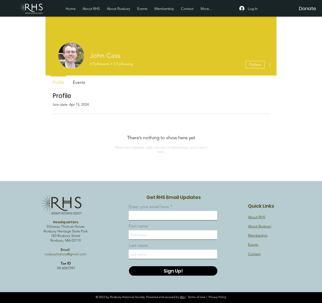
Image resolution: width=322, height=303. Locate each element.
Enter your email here (149, 207)
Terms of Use (196, 297)
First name (138, 226)
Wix (182, 297)
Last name (138, 245)
